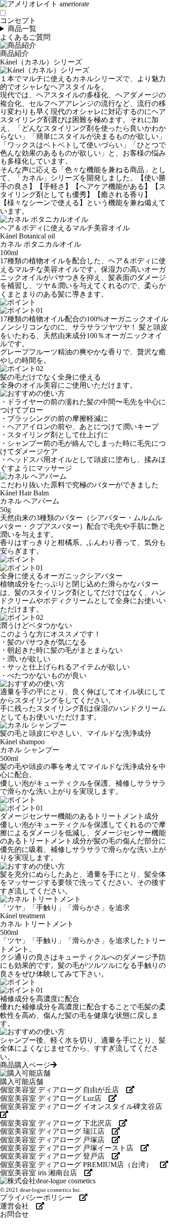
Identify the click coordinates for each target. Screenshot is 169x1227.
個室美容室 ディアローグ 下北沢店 (59, 1123)
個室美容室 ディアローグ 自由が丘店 (63, 1090)
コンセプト (18, 20)
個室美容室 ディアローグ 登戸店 (56, 1156)
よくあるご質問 (25, 37)
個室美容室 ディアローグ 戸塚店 (56, 1140)
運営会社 (18, 1206)
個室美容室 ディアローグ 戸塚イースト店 (70, 1148)
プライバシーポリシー (39, 1197)
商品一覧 (22, 28)
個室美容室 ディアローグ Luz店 (54, 1098)
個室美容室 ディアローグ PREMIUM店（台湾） (80, 1164)
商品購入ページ (25, 1065)
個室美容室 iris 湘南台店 (42, 1173)
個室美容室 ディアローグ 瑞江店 (56, 1131)
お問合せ (14, 1214)
